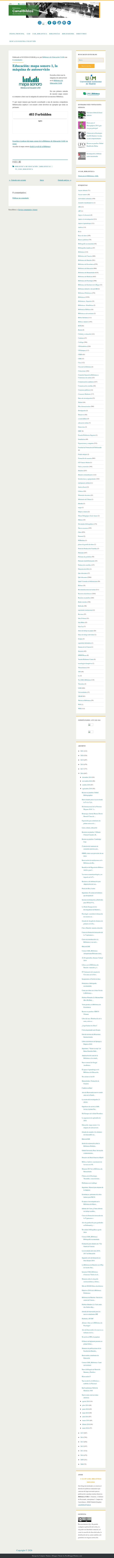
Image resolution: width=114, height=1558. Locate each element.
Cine (79, 363)
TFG (79, 672)
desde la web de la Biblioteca (40, 146)
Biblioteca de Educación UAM (53, 57)
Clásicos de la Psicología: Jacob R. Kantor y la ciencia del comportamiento (94, 135)
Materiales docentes (84, 495)
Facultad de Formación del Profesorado (90, 447)
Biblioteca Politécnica (85, 293)
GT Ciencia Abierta (84, 462)
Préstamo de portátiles (84, 557)
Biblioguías (54, 34)
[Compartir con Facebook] (20, 162)
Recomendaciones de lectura (86, 590)
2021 (82, 751)
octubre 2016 (86, 785)
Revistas (80, 614)
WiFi (79, 704)
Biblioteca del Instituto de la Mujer (88, 285)
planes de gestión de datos (86, 544)
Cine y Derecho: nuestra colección (92, 928)
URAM (80, 696)
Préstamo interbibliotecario (86, 561)
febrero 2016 (86, 1424)
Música (80, 520)
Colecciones (82, 371)
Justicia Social (82, 487)
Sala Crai (81, 626)
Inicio (42, 180)
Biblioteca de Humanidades (86, 272)
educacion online (83, 423)
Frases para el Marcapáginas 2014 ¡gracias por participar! (94, 125)
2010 (82, 1455)
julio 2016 (85, 1405)
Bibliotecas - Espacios (85, 301)
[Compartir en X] (18, 162)
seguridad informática (84, 643)
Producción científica (84, 565)
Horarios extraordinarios (85, 475)
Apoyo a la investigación (85, 219)
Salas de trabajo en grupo (85, 631)
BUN (79, 326)
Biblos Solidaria (83, 318)
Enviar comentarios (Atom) (27, 209)
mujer (80, 507)
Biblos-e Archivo (83, 322)
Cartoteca (81, 338)
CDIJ (79, 359)
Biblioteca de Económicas (86, 264)
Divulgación (82, 410)
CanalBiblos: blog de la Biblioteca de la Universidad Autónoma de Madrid (65, 1550)
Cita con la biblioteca (84, 367)
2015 (82, 1433)
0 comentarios (17, 60)
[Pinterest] (54, 24)
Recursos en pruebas (84, 598)
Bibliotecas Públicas (84, 309)
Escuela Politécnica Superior (86, 435)
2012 (82, 1446)
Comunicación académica (86, 382)
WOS (79, 708)
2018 (82, 764)
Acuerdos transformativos (85, 203)
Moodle (80, 503)
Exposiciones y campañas (86, 443)
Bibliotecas (45, 166)
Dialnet (80, 402)
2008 (82, 1464)
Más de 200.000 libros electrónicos (92, 1286)
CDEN (80, 354)
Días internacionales (84, 406)
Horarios (80, 471)
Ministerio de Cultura (84, 499)
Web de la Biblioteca (84, 700)
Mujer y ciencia (83, 512)
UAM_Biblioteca (40, 34)
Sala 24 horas (82, 618)
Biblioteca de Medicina (85, 276)
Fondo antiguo (82, 454)
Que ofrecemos (82, 573)
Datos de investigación (85, 398)
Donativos (81, 415)
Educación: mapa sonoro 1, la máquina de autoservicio (35, 67)
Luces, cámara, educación (89, 828)
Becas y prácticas (83, 240)
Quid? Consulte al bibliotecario (87, 581)
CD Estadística (82, 346)
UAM (28, 34)
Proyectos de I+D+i (84, 569)
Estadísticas (81, 439)
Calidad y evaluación (84, 334)
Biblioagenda (68, 34)
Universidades (82, 692)
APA (79, 207)
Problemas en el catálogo (89, 1183)
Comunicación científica (85, 386)
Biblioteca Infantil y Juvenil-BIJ (88, 289)
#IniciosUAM (86, 946)
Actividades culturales (85, 199)
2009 (82, 1460)
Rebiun (80, 585)
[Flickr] (69, 24)
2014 (82, 1437)
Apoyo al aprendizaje (84, 223)
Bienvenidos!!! (86, 1376)
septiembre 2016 (87, 789)
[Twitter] (44, 24)
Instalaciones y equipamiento (87, 479)
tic (79, 676)
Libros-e (80, 491)
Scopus (80, 639)
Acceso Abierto (82, 190)
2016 (82, 773)
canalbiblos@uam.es (84, 1505)
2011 (82, 1451)
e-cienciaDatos (82, 419)
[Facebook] (49, 24)
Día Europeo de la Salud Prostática (92, 1113)
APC (79, 211)
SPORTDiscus (82, 655)
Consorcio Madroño (84, 394)
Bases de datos (82, 236)
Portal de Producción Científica (87, 549)
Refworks (81, 606)
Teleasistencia (82, 668)
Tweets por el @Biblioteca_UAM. (88, 176)
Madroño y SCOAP (87, 1319)
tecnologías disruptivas (85, 663)
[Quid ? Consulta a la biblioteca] (90, 725)
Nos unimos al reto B (88, 1077)
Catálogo (81, 342)
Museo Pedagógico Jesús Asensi (88, 516)
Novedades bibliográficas (85, 524)
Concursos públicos (84, 390)
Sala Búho (81, 622)
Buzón (80, 330)
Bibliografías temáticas (85, 248)
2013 (82, 1442)
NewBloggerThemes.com (73, 1556)
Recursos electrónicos (84, 594)
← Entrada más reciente (17, 180)
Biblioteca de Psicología (85, 281)
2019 (82, 760)
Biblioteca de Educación (26, 166)
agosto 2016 (86, 1401)
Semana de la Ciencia (84, 647)
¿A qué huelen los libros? (89, 1026)
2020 (82, 755)
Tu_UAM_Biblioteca (24, 169)
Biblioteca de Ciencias (85, 256)
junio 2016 (85, 1409)
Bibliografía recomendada (86, 244)
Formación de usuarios (85, 458)
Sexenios (81, 651)
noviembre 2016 (87, 781)
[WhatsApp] (39, 24)
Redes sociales (82, 602)
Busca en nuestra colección (23, 41)
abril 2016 (85, 1417)
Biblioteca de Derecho (85, 260)
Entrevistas (81, 427)
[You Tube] (59, 24)
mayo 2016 (85, 1413)
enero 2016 (85, 1428)
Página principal (17, 34)
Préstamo (81, 553)
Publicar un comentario (20, 198)
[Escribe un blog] (15, 162)
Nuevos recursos (83, 528)
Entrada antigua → (64, 180)
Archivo (80, 227)
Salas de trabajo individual (86, 635)
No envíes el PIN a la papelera (91, 1337)
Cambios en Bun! (87, 1088)
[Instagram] (64, 24)
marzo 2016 (85, 1420)
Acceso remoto (82, 195)
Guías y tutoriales (83, 467)
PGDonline (81, 540)
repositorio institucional (85, 610)
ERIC (79, 431)
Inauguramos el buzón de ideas (91, 979)
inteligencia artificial (84, 483)
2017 (82, 769)
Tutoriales (81, 684)
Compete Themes (45, 1556)
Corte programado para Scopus (91, 1030)
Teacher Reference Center (86, 659)
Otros (79, 532)
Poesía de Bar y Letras (88, 888)
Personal (80, 536)
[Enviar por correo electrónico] (13, 162)
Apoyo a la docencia (84, 215)
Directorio (81, 34)
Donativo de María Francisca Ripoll (92, 1157)
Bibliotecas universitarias (86, 313)
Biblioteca (81, 252)
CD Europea (82, 350)
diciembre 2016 (87, 777)
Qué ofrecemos (82, 577)
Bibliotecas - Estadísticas (85, 305)
